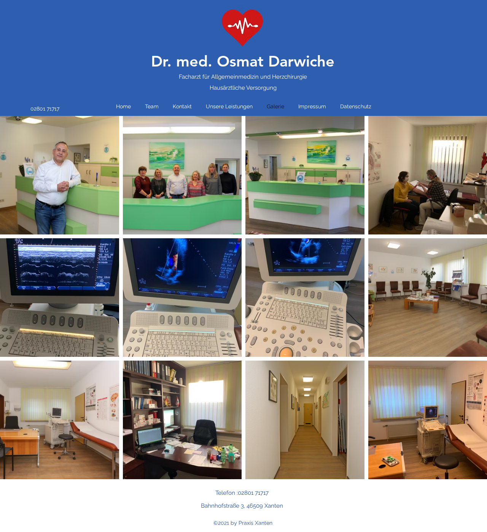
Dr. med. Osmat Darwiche (242, 61)
